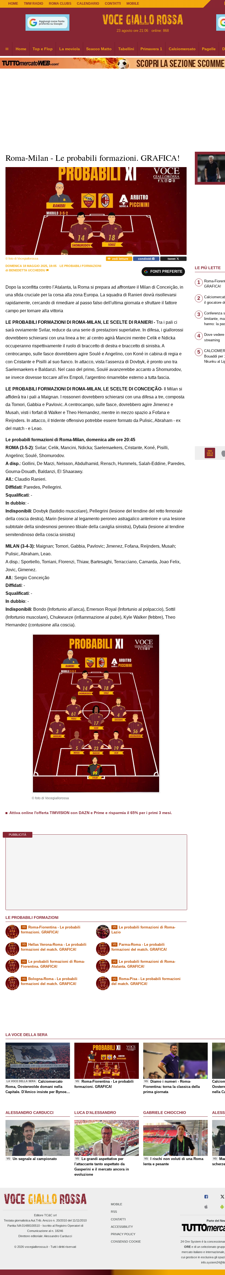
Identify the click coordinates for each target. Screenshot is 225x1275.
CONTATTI (113, 3)
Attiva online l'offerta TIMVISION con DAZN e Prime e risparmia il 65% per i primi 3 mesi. (90, 812)
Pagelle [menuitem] (209, 49)
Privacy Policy (123, 1234)
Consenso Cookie (126, 1241)
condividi (145, 258)
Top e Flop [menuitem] (43, 49)
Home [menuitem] (21, 49)
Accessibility (122, 1226)
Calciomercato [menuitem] (182, 49)
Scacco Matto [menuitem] (99, 49)
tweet (172, 258)
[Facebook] (206, 1197)
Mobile (116, 1204)
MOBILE (132, 3)
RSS (114, 1212)
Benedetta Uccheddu (27, 270)
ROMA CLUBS (60, 3)
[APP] (211, 453)
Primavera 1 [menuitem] (151, 49)
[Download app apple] (206, 1207)
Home (13, 3)
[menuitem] (7, 49)
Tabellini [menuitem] (126, 49)
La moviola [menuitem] (69, 49)
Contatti (118, 1219)
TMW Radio (33, 3)
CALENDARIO (88, 3)
